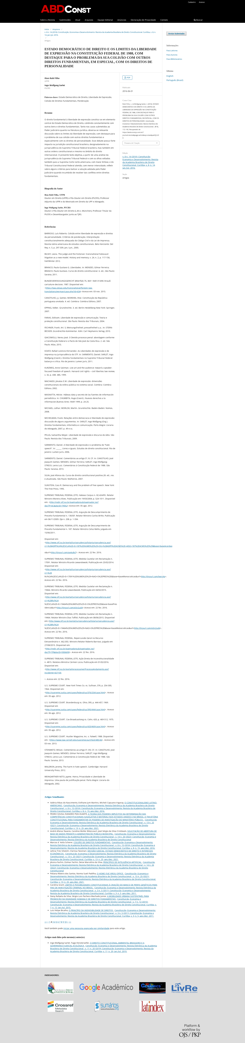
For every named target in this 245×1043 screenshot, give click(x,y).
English (169, 76)
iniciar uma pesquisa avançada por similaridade (86, 928)
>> (70, 922)
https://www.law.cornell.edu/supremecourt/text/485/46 (76, 740)
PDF (128, 77)
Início (47, 29)
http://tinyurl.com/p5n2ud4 (70, 607)
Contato (164, 20)
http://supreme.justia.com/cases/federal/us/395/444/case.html (75, 709)
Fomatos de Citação (132, 143)
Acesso (202, 2)
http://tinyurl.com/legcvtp (153, 576)
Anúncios (121, 20)
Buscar (199, 20)
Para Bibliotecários (174, 59)
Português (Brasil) (174, 80)
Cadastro (192, 2)
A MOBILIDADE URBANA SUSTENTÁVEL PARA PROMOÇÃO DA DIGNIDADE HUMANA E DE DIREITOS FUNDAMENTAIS (99, 897)
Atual (77, 20)
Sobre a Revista (47, 20)
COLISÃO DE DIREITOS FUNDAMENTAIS (92, 842)
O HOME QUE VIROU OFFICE (110, 873)
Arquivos (89, 20)
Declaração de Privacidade (143, 20)
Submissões (65, 20)
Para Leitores (172, 50)
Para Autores (171, 54)
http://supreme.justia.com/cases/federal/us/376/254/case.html (75, 692)
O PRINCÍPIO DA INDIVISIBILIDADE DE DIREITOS (91, 910)
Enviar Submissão (176, 33)
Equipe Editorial (105, 20)
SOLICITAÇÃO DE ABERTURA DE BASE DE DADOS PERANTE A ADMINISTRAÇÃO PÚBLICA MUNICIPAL (103, 832)
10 (65, 922)
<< (46, 922)
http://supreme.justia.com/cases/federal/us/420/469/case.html (75, 726)
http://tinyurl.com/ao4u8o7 (63, 552)
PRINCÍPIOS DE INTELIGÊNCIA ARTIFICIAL (122, 862)
